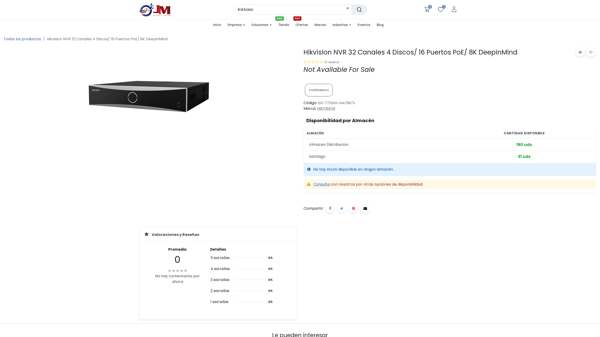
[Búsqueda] (359, 9)
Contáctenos (319, 90)
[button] (580, 52)
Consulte (321, 184)
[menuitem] (219, 25)
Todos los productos (22, 39)
